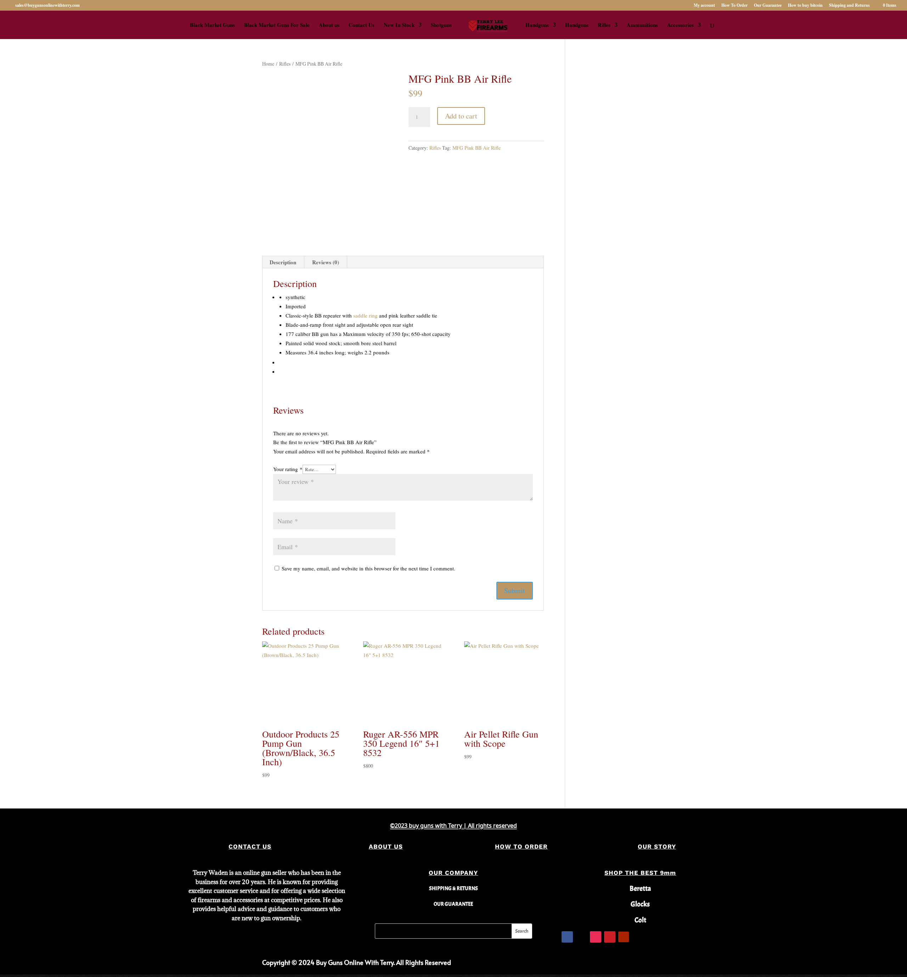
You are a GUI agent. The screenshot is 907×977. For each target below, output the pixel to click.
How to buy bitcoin (805, 5)
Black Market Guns (212, 25)
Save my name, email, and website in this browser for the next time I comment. (368, 568)
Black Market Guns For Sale (277, 25)
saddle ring (365, 315)
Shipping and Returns (849, 5)
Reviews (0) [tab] (325, 262)
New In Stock (399, 25)
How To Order (734, 5)
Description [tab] (283, 262)
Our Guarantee (768, 5)
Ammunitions (642, 25)
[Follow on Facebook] (567, 937)
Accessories (680, 25)
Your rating (288, 469)
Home (268, 63)
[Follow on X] (581, 937)
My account (704, 5)
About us (329, 25)
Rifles (604, 25)
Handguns (537, 25)
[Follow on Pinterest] (609, 937)
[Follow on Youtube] (623, 937)
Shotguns (441, 25)
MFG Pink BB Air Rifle (476, 147)
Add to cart (461, 116)
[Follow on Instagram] (595, 937)
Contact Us (361, 25)
